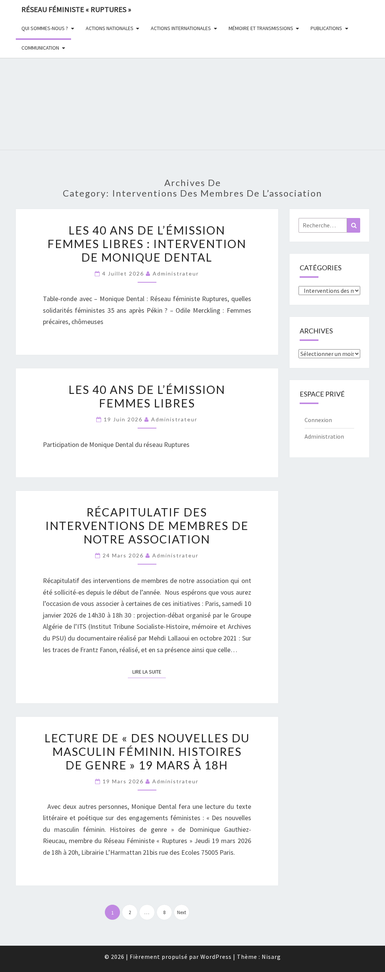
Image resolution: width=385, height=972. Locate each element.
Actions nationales (109, 28)
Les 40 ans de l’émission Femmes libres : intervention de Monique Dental (146, 243)
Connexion (318, 420)
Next (181, 912)
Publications (326, 28)
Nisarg (271, 956)
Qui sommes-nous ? (44, 28)
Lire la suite (149, 671)
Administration (324, 436)
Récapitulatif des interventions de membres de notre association (147, 525)
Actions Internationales (181, 28)
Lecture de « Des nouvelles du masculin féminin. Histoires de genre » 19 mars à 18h (147, 751)
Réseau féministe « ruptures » (76, 9)
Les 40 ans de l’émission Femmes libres (146, 396)
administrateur (176, 273)
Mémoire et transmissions (261, 28)
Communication (40, 47)
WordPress (216, 956)
